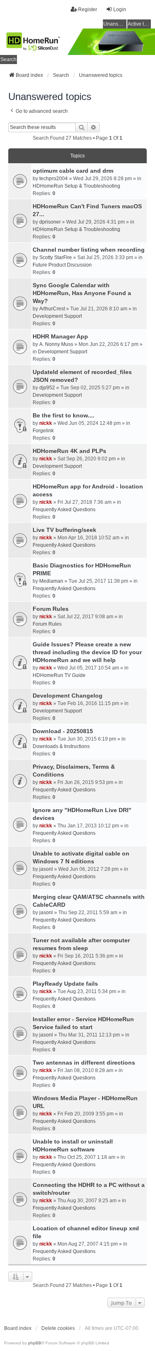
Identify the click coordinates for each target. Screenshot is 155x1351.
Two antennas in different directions (84, 1062)
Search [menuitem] (8, 59)
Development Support (57, 316)
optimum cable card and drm (73, 170)
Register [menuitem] (87, 9)
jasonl (46, 869)
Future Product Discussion (62, 265)
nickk (45, 423)
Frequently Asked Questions (64, 509)
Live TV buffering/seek (64, 530)
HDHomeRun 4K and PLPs (69, 451)
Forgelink (43, 431)
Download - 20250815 (63, 731)
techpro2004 (53, 178)
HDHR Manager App (60, 336)
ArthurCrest (52, 309)
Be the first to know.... (63, 415)
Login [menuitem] (119, 9)
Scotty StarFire (55, 257)
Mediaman (51, 581)
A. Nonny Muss (56, 344)
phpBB (34, 1343)
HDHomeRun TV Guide (59, 675)
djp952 (47, 388)
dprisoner (50, 222)
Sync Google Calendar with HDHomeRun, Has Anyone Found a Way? (82, 293)
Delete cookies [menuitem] (58, 1328)
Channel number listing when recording (89, 249)
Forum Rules (51, 608)
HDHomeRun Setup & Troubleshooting (76, 186)
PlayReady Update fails (65, 983)
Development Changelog (68, 695)
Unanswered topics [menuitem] (114, 24)
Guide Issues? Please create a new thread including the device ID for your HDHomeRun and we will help (87, 652)
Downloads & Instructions (61, 746)
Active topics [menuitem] (139, 24)
